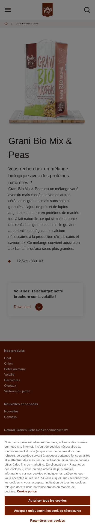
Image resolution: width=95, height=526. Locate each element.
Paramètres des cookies (47, 520)
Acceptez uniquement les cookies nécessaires (47, 510)
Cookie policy (27, 491)
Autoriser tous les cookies (47, 500)
